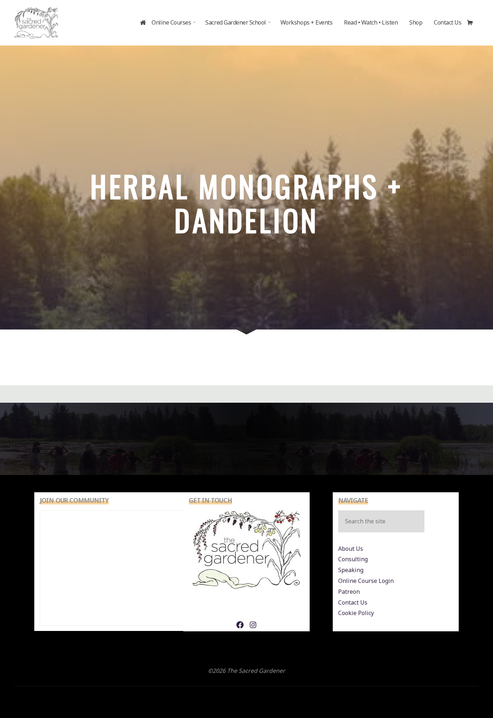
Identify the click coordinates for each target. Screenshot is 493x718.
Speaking (350, 570)
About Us (350, 549)
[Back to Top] (464, 689)
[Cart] (473, 23)
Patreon (349, 592)
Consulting (353, 559)
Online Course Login (366, 581)
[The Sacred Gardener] (36, 22)
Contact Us (352, 602)
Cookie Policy (356, 613)
